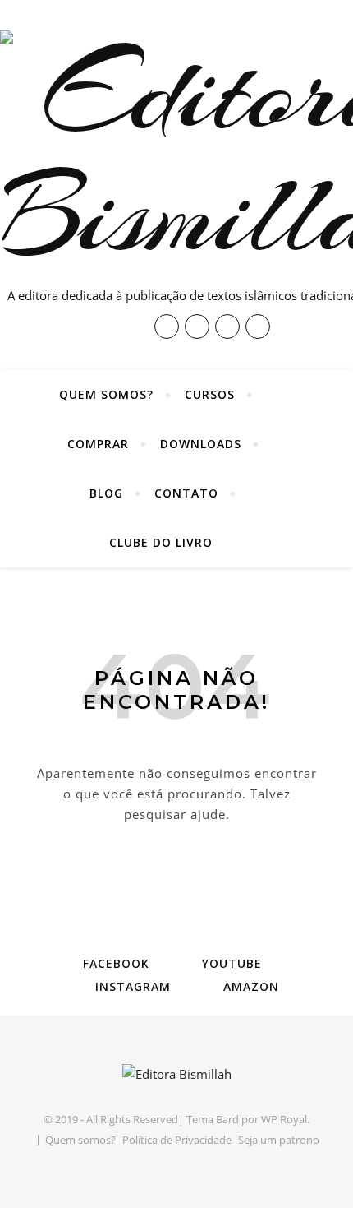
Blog (106, 493)
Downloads (200, 443)
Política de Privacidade (177, 1139)
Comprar (98, 443)
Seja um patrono (278, 1139)
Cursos (210, 394)
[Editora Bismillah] (177, 1074)
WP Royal (284, 1119)
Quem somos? (106, 394)
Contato (186, 493)
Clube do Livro (161, 542)
